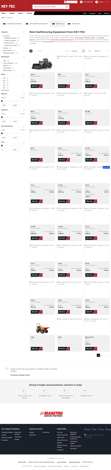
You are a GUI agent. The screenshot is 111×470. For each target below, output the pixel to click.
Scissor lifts (18, 437)
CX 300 (60, 226)
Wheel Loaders (9, 50)
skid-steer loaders (90, 37)
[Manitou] (51, 414)
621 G (32, 111)
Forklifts (17, 439)
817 (5, 85)
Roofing (59, 442)
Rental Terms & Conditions (55, 466)
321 (5, 78)
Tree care (60, 432)
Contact (101, 2)
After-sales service (62, 440)
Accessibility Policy (84, 466)
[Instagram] (108, 428)
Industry (31, 432)
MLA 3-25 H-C (89, 337)
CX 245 (60, 185)
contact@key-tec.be (74, 462)
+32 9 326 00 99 (88, 2)
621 (5, 80)
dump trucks (69, 39)
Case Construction (10, 63)
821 (5, 88)
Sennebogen (8, 68)
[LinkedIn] (94, 428)
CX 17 (32, 185)
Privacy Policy (74, 466)
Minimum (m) (5, 105)
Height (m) (4, 110)
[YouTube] (101, 428)
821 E (32, 148)
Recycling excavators (12, 45)
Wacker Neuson (9, 70)
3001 (59, 74)
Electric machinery (62, 435)
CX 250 (33, 226)
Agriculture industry (75, 446)
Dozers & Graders (7, 437)
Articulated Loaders (10, 53)
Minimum (5, 150)
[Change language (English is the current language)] (108, 2)
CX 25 (87, 185)
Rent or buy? (61, 437)
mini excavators (79, 37)
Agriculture (32, 435)
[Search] (66, 7)
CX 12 (60, 148)
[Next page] (105, 355)
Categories (4, 32)
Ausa (6, 60)
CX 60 (60, 300)
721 (5, 83)
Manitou (7, 65)
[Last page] (108, 355)
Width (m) (4, 93)
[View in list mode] (34, 51)
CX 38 (60, 263)
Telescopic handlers (7, 432)
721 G (60, 111)
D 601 (60, 337)
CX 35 (87, 226)
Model (3, 74)
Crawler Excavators (11, 40)
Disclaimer (66, 466)
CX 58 (32, 300)
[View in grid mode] (31, 51)
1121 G (33, 74)
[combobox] (48, 7)
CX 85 (87, 300)
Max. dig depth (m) (7, 126)
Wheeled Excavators (11, 38)
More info (35, 86)
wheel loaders (55, 39)
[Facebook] (87, 428)
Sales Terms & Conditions (40, 466)
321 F (87, 74)
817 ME (87, 111)
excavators (62, 39)
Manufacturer (5, 56)
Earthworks (60, 450)
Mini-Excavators (10, 43)
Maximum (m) (17, 105)
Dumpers (7, 48)
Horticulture (73, 448)
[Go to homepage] (8, 6)
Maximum (17, 150)
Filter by (67, 51)
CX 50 (87, 263)
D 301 (32, 337)
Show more (5, 90)
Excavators (6, 36)
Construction (46, 432)
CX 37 (32, 263)
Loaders (4, 435)
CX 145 (87, 148)
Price (2, 142)
